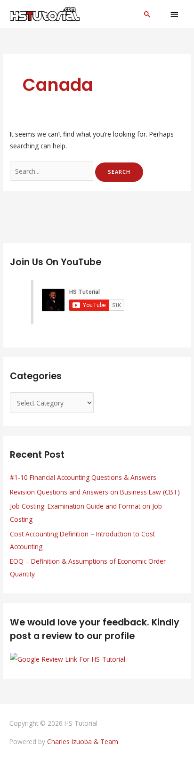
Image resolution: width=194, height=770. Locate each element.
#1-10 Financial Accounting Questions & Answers (83, 477)
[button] (147, 14)
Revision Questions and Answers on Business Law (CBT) (95, 491)
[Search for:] (52, 171)
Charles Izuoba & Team (82, 741)
